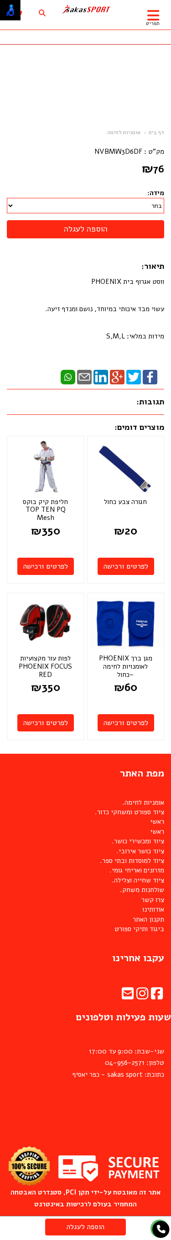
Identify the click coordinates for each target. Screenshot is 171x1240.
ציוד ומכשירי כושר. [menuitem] (138, 841)
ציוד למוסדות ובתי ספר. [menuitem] (132, 860)
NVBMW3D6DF (118, 151)
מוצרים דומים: (139, 427)
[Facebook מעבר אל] (157, 996)
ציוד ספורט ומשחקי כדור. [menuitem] (129, 812)
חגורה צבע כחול (125, 501)
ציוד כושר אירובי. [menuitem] (140, 851)
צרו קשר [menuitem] (152, 899)
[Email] (84, 376)
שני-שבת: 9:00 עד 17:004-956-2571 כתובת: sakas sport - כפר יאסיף (118, 1063)
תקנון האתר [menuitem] (148, 919)
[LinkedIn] (100, 376)
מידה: (155, 192)
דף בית (156, 132)
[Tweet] (133, 376)
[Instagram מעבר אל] (142, 996)
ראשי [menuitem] (157, 821)
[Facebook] (150, 376)
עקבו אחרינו (138, 958)
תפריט (153, 23)
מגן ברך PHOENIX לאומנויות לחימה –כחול (125, 666)
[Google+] (117, 376)
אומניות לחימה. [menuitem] (143, 802)
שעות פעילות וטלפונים (123, 1017)
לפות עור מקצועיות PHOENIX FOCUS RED (45, 666)
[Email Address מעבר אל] (128, 996)
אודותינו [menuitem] (153, 909)
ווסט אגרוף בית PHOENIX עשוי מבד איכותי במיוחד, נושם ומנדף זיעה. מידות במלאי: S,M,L (103, 309)
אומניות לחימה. (122, 132)
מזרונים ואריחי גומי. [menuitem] (136, 870)
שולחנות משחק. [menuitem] (142, 889)
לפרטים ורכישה (126, 566)
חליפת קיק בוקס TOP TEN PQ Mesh (45, 509)
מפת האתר (142, 773)
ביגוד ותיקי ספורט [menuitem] (139, 928)
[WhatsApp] (68, 376)
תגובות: (150, 401)
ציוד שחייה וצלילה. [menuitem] (138, 880)
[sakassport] (85, 10)
